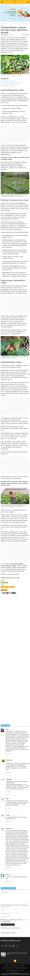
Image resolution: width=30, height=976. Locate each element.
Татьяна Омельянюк (5, 34)
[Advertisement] (15, 659)
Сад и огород (3, 23)
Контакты (22, 970)
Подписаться (25, 919)
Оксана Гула (9, 760)
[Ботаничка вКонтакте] (5, 945)
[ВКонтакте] (3, 593)
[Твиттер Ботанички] (13, 945)
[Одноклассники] (5, 593)
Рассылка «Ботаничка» (14, 965)
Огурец (3, 582)
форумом (21, 905)
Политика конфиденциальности (12, 970)
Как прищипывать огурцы (7, 85)
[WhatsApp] (11, 593)
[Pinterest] (7, 593)
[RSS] (17, 945)
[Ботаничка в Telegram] (9, 945)
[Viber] (15, 593)
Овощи (12, 586)
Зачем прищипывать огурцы (8, 81)
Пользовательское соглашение (20, 967)
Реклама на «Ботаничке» (8, 967)
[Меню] (2, 2)
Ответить (8, 756)
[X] (13, 593)
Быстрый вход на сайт (6, 916)
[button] (28, 2)
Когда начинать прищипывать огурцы (10, 83)
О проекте (7, 965)
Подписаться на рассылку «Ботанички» (11, 927)
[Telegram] (9, 593)
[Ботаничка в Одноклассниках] (2, 945)
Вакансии (22, 965)
